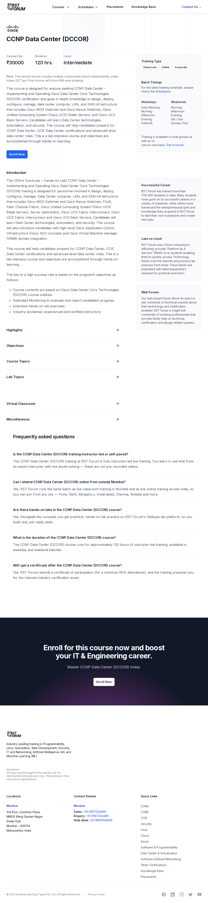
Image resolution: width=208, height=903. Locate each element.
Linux (144, 829)
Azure (145, 841)
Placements (115, 7)
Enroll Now (17, 154)
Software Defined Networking (161, 859)
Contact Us (192, 7)
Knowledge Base (144, 7)
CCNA (145, 806)
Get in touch (175, 145)
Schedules (163, 91)
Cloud (145, 835)
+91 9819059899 (101, 820)
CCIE (144, 818)
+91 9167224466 (94, 811)
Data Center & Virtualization (159, 853)
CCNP (145, 812)
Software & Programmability (159, 847)
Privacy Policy (96, 894)
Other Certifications (154, 865)
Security (146, 824)
